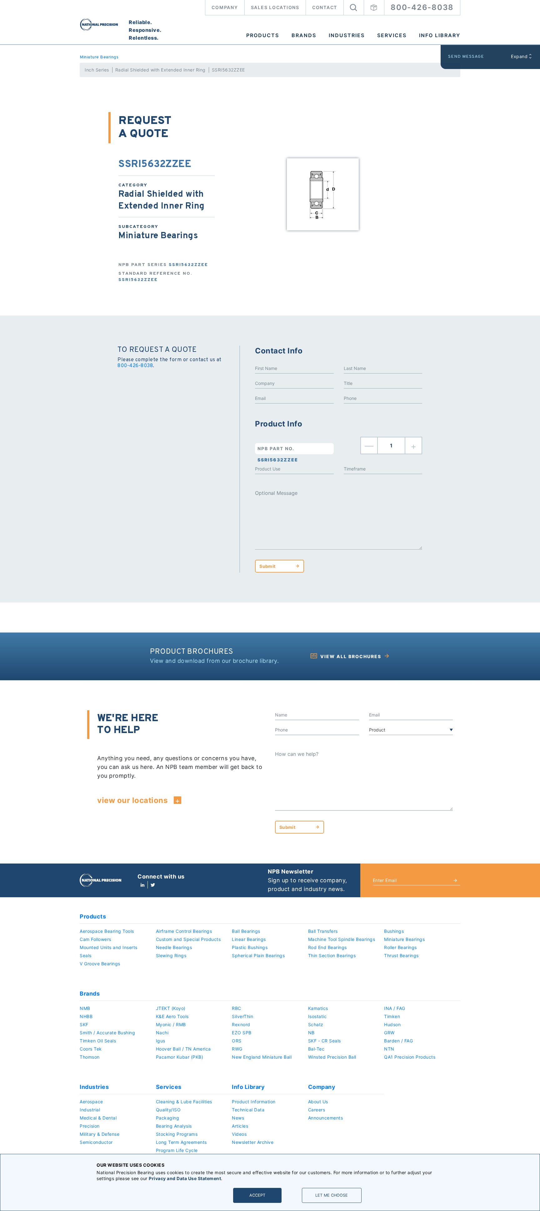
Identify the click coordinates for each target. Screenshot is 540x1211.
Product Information (254, 1101)
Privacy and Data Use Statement (185, 1178)
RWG (237, 1048)
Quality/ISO (168, 1109)
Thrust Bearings (401, 955)
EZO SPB (242, 1032)
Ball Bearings (246, 931)
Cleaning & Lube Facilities (184, 1101)
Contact (324, 7)
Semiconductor (96, 1142)
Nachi (162, 1032)
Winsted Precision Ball (332, 1057)
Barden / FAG (398, 1040)
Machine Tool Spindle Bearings (341, 939)
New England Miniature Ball (262, 1057)
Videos (239, 1134)
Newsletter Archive (252, 1142)
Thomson (90, 1057)
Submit (267, 566)
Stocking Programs (177, 1134)
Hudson (392, 1024)
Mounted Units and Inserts (109, 947)
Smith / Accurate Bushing (107, 1032)
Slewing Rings (171, 955)
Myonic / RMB (171, 1024)
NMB (85, 1008)
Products (262, 35)
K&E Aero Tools (172, 1016)
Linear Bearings (249, 939)
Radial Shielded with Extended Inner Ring (160, 69)
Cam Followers (95, 939)
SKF (84, 1024)
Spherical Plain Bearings (258, 955)
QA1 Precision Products (409, 1057)
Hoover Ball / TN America (183, 1048)
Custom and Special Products (188, 939)
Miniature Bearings (99, 57)
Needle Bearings (174, 947)
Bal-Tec (316, 1048)
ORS (237, 1040)
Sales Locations (275, 7)
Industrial (90, 1109)
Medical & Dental (98, 1117)
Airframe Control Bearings (184, 931)
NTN (389, 1048)
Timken (392, 1016)
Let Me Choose (331, 1195)
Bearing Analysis (174, 1126)
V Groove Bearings (100, 963)
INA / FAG (394, 1008)
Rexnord (241, 1024)
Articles (240, 1126)
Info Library (439, 35)
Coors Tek (91, 1048)
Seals (86, 955)
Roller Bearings (400, 947)
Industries (347, 35)
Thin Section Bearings (332, 955)
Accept (257, 1195)
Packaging (167, 1117)
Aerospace (91, 1101)
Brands (304, 35)
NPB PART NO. (278, 450)
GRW (389, 1032)
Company (225, 7)
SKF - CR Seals (324, 1040)
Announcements (325, 1117)
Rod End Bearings (327, 947)
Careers (316, 1109)
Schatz (315, 1024)
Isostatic (317, 1016)
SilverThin (242, 1016)
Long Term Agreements (181, 1142)
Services (392, 35)
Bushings (394, 931)
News (238, 1117)
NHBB (86, 1016)
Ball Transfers (323, 931)
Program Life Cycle (177, 1150)
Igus (160, 1040)
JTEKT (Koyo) (171, 1008)
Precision (90, 1126)
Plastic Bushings (250, 947)
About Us (318, 1101)
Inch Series (97, 69)
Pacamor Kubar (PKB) (179, 1057)
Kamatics (318, 1008)
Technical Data (248, 1109)
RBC (236, 1008)
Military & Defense (99, 1134)
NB (311, 1032)
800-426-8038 (422, 7)
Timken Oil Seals (98, 1040)
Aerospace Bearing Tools (107, 931)
